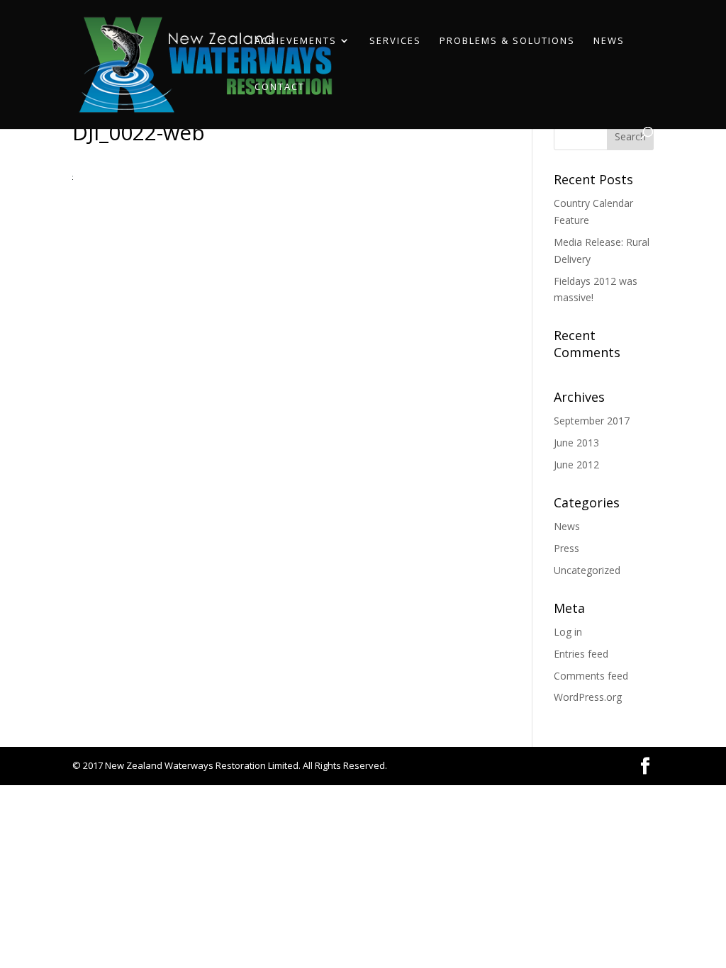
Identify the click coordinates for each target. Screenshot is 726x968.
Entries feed (581, 653)
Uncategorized (587, 570)
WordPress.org (588, 697)
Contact (280, 87)
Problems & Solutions (507, 41)
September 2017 (592, 420)
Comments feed (591, 675)
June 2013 (576, 442)
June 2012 (576, 464)
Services (395, 41)
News (609, 41)
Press (566, 548)
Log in (568, 631)
